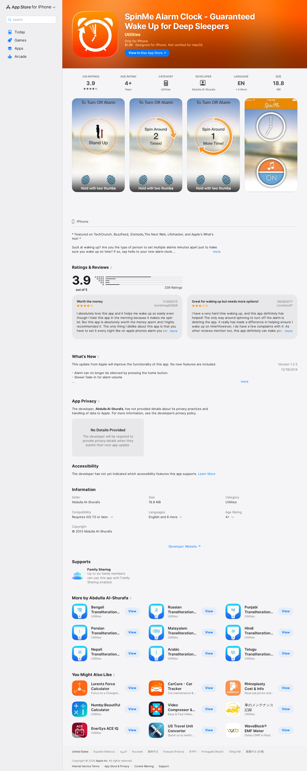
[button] (31, 32)
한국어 (192, 751)
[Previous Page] (67, 156)
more (217, 251)
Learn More (206, 474)
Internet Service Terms (86, 766)
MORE (173, 331)
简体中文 (153, 751)
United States (80, 751)
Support (164, 766)
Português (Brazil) (212, 751)
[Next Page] (302, 156)
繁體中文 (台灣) (255, 751)
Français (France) (173, 751)
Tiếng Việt (235, 751)
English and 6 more (163, 517)
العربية (123, 751)
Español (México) (104, 751)
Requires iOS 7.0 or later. (90, 517)
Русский (137, 751)
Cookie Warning (144, 766)
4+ (227, 517)
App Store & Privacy (117, 766)
